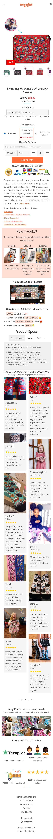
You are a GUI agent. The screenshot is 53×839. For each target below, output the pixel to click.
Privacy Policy (26, 800)
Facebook (27, 818)
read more (24, 203)
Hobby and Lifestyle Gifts (13, 221)
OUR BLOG (26, 812)
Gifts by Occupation (11, 218)
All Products (8, 211)
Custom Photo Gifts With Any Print (17, 215)
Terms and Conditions (26, 796)
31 (32, 699)
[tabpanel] (27, 41)
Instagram (28, 821)
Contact (26, 808)
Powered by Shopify (26, 831)
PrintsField (30, 827)
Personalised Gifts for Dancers (15, 225)
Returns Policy (26, 804)
